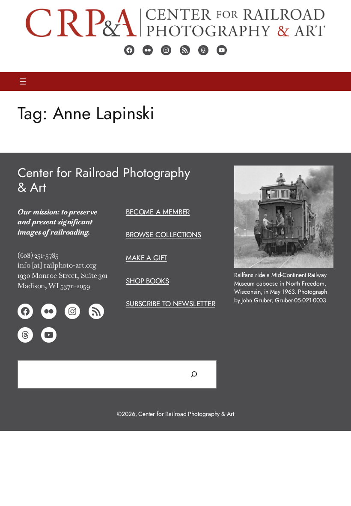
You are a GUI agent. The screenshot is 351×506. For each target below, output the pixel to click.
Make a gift (146, 258)
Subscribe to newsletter (170, 303)
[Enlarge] (322, 176)
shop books (147, 281)
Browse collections (163, 234)
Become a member (158, 212)
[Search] (193, 374)
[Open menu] (23, 81)
